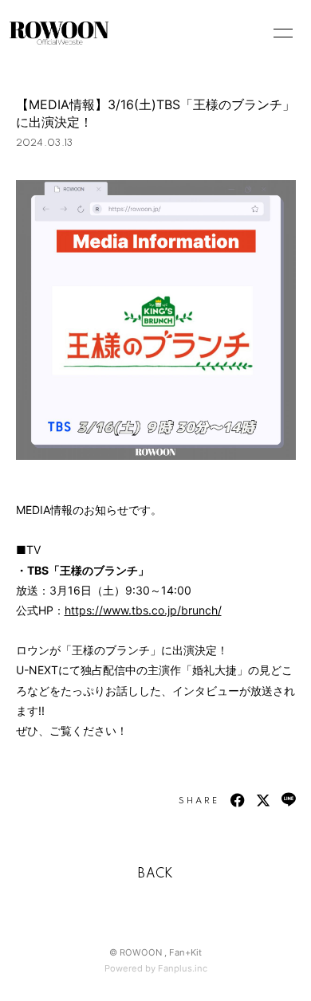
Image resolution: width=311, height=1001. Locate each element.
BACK (155, 874)
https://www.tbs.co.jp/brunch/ (143, 610)
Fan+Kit (185, 952)
